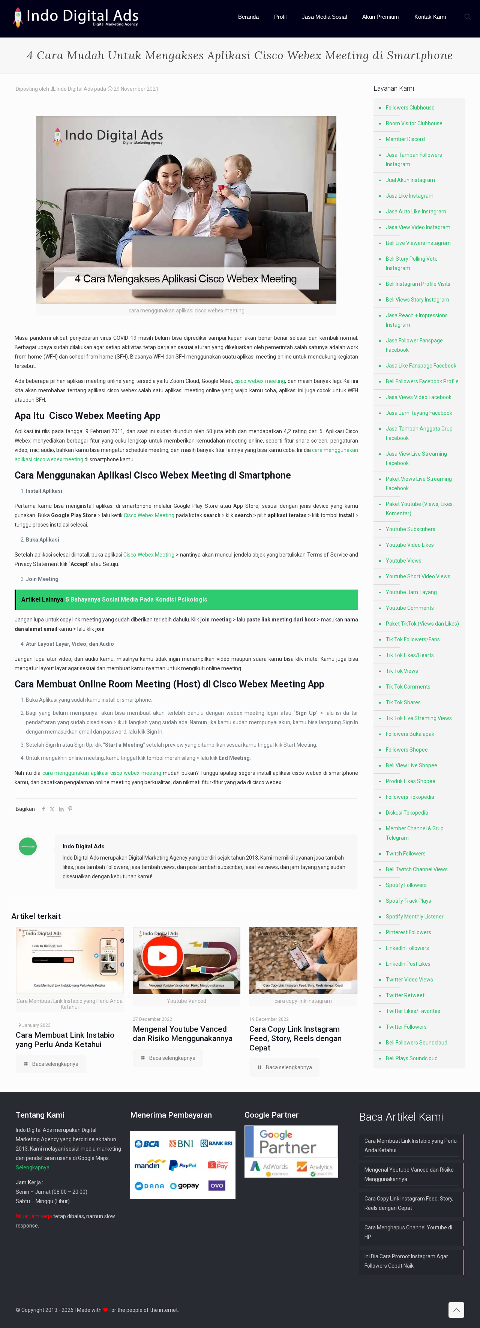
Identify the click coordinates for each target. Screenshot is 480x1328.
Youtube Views (404, 561)
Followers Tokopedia (410, 797)
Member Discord (405, 139)
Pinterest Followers (408, 932)
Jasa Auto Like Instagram (416, 212)
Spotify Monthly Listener (415, 917)
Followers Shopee (407, 750)
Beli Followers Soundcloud (416, 1043)
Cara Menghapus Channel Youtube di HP (408, 1232)
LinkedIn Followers (407, 948)
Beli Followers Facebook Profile (422, 381)
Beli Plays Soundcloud (412, 1058)
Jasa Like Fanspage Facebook (421, 366)
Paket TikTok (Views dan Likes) (422, 624)
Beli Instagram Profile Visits (418, 284)
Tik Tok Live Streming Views (419, 718)
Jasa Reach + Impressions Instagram (417, 320)
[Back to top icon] (456, 1310)
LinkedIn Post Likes (408, 964)
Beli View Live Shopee (411, 765)
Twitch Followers (406, 854)
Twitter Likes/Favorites (413, 1011)
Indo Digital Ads (75, 89)
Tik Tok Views (402, 671)
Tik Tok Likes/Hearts (410, 655)
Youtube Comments (410, 608)
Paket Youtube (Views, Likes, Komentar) (420, 508)
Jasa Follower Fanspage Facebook (414, 345)
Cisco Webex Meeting (95, 415)
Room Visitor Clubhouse (414, 123)
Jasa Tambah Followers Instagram (414, 159)
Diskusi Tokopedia (407, 813)
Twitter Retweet (405, 995)
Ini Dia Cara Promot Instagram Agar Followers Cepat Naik (406, 1261)
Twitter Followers (406, 1027)
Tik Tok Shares (403, 702)
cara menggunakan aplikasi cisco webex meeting (101, 773)
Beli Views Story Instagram (417, 300)
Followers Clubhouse (410, 108)
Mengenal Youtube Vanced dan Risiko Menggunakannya (182, 1034)
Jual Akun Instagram (410, 180)
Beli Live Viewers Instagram (418, 243)
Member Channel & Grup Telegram (415, 833)
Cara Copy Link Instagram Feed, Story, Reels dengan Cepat (295, 1038)
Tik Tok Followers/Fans (413, 639)
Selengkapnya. (33, 1167)
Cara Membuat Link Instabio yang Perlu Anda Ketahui (65, 1040)
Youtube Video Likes (410, 545)
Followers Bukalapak (410, 734)
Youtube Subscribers (410, 529)
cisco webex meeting (259, 381)
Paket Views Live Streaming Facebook (419, 483)
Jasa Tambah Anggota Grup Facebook (419, 433)
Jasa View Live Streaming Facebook (416, 458)
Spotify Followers (406, 885)
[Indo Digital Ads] (76, 17)
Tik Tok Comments (408, 687)
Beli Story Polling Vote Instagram (412, 263)
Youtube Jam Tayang (411, 592)
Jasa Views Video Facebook (419, 397)
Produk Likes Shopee (410, 781)
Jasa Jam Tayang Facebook (419, 413)
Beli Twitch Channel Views (417, 869)
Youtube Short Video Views (418, 576)
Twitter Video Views (409, 980)
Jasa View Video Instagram (418, 227)
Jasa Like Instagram (410, 196)
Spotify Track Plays (408, 901)
